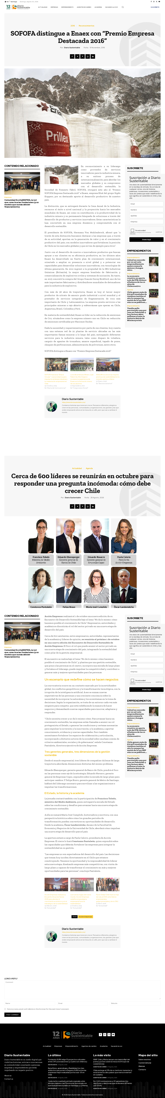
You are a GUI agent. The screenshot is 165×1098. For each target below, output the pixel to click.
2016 (73, 26)
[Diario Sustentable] (53, 406)
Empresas (8, 197)
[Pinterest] (82, 56)
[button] (123, 7)
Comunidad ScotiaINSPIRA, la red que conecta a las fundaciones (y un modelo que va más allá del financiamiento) (21, 203)
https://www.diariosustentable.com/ (73, 402)
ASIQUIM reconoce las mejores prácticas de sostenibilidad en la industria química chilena (107, 377)
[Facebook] (151, 1)
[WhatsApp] (87, 56)
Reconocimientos (86, 26)
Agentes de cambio (100, 1067)
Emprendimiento (133, 257)
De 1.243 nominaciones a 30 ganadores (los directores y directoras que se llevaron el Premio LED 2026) (112, 1083)
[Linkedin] (93, 56)
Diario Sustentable (72, 48)
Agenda (130, 289)
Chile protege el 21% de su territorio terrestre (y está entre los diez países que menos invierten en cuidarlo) (112, 1072)
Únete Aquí (146, 239)
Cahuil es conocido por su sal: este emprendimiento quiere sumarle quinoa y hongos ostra (136, 265)
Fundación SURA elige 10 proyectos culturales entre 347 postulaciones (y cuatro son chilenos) (67, 1060)
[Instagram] (154, 1)
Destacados (52, 1065)
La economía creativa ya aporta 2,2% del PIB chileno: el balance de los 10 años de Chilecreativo (136, 281)
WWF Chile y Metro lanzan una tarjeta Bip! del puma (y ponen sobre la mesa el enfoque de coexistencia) (111, 1061)
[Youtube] (159, 1)
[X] (156, 1)
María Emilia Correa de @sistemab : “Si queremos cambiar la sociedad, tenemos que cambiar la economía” (123, 435)
